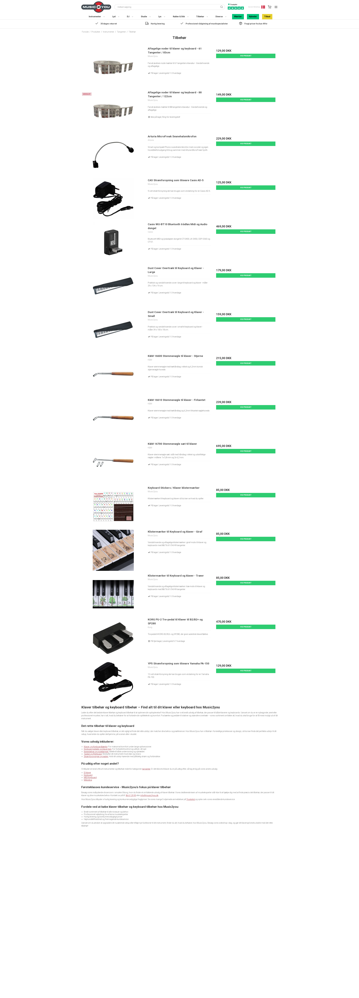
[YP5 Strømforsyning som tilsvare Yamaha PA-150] (113, 682)
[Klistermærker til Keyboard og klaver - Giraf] (113, 550)
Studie (144, 16)
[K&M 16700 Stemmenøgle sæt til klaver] (113, 462)
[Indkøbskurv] (269, 7)
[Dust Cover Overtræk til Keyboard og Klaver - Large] (113, 286)
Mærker (238, 16)
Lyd (114, 16)
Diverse (219, 16)
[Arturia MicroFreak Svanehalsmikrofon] (113, 155)
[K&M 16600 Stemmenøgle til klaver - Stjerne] (113, 374)
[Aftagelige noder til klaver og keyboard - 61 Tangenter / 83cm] (113, 67)
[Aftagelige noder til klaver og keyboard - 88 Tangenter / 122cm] (113, 111)
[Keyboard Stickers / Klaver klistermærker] (113, 506)
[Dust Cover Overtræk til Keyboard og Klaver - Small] (113, 330)
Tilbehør (200, 16)
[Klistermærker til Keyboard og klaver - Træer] (113, 594)
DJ (128, 16)
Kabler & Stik (179, 16)
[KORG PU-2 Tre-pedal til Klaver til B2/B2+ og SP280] (113, 638)
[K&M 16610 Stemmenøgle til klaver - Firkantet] (113, 418)
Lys (159, 16)
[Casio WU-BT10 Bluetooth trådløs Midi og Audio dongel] (113, 242)
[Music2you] (96, 7)
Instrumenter (95, 16)
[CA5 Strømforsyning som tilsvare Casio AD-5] (113, 198)
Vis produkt (245, 56)
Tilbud (267, 16)
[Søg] (221, 7)
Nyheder (253, 16)
